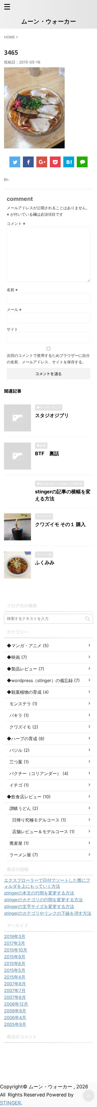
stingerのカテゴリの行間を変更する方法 (43, 899)
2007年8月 (15, 983)
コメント (16, 223)
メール (14, 309)
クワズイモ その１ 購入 (60, 524)
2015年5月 (14, 970)
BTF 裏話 (47, 453)
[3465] (68, 162)
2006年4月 (15, 1017)
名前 (12, 289)
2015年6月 (14, 963)
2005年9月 (15, 1024)
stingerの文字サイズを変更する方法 (39, 906)
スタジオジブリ (52, 415)
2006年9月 (15, 1010)
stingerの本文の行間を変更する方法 (39, 893)
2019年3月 (14, 936)
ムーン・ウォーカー (48, 21)
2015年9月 (14, 956)
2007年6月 (15, 997)
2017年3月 (14, 943)
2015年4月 (14, 977)
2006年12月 (16, 1004)
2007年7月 (15, 990)
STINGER (10, 1103)
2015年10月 (15, 950)
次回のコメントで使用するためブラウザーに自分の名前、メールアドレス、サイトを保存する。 (48, 358)
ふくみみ (44, 562)
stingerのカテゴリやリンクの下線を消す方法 (47, 913)
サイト (12, 329)
